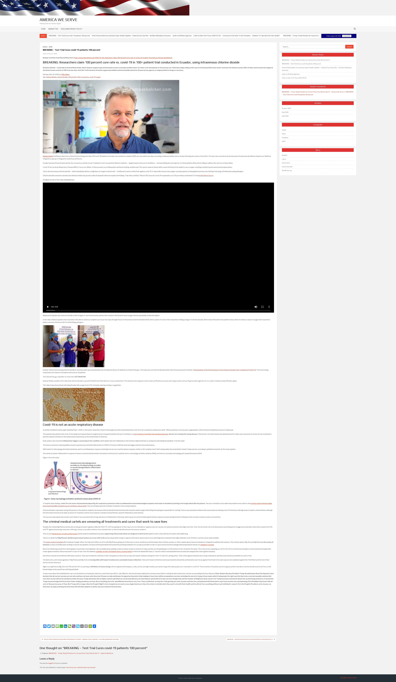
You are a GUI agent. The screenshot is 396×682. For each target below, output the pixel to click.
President (285, 137)
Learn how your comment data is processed (80, 667)
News (50, 46)
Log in (284, 159)
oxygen (98, 77)
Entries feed (286, 163)
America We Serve (58, 19)
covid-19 (92, 77)
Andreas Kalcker (51, 77)
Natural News (48, 156)
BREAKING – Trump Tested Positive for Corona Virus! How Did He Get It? (277, 36)
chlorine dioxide (62, 77)
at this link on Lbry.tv (206, 175)
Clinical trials (72, 77)
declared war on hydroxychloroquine (64, 534)
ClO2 (79, 77)
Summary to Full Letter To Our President (206, 36)
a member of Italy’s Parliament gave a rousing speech (114, 551)
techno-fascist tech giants (55, 542)
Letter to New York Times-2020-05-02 (176, 36)
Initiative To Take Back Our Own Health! (235, 36)
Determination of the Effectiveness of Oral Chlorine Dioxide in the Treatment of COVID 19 (224, 370)
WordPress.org (287, 170)
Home (43, 29)
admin (45, 53)
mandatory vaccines (207, 545)
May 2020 (285, 112)
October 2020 (286, 108)
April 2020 (285, 116)
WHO (283, 141)
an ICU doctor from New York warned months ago (151, 434)
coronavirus (85, 77)
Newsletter (53, 29)
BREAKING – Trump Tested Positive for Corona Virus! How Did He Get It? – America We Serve (81, 653)
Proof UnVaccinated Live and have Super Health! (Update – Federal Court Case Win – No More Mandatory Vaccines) (100, 36)
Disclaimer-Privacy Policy (71, 29)
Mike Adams (65, 74)
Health (45, 46)
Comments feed (287, 167)
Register (284, 155)
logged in (51, 663)
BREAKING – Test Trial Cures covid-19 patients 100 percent (301, 64)
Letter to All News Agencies (151, 36)
